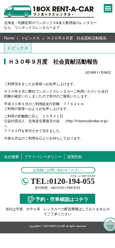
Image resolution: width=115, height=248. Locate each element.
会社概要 (11, 156)
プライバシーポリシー (43, 156)
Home (9, 37)
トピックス (30, 37)
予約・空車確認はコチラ (62, 198)
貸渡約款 (74, 156)
